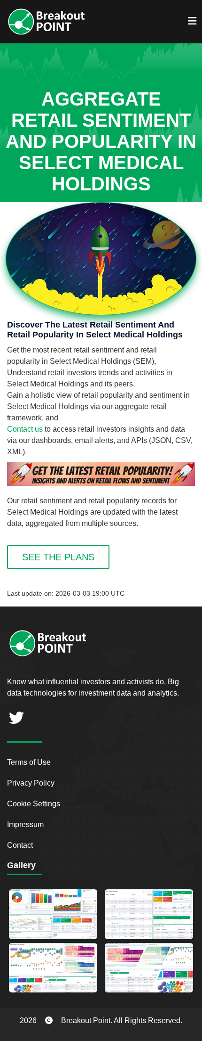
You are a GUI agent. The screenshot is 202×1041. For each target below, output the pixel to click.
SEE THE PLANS (58, 557)
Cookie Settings (33, 804)
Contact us (25, 429)
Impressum (25, 824)
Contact (20, 845)
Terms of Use (29, 762)
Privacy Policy (30, 783)
